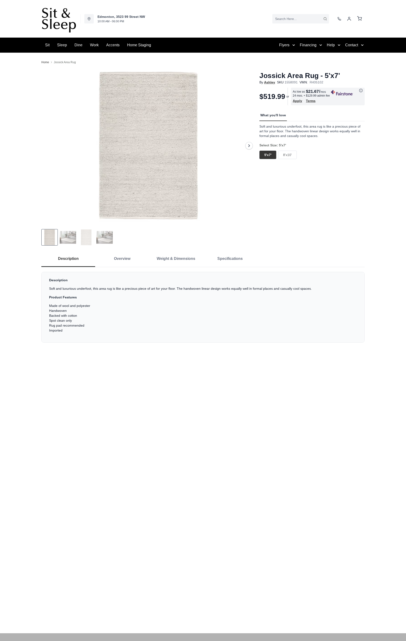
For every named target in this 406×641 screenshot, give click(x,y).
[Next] (249, 145)
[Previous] (48, 145)
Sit (47, 45)
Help (331, 45)
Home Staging (139, 45)
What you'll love (273, 115)
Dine (78, 45)
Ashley (269, 82)
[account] (349, 18)
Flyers (284, 45)
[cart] (359, 19)
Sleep (62, 45)
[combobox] (300, 18)
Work (94, 45)
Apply (297, 101)
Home (45, 62)
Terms (311, 101)
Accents (113, 45)
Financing (308, 45)
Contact (351, 45)
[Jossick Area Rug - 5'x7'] (148, 145)
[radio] (267, 155)
